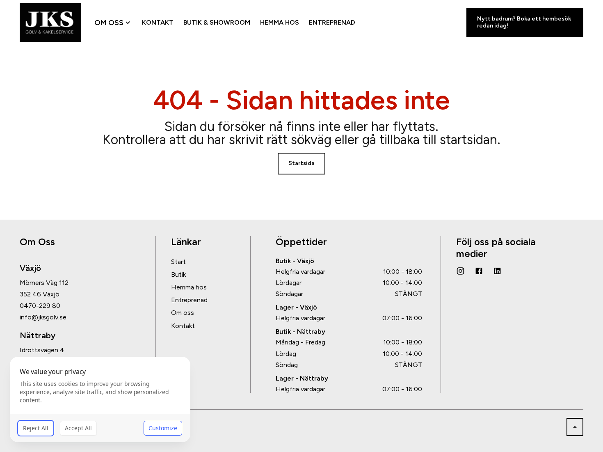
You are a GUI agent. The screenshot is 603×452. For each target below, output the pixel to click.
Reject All (35, 428)
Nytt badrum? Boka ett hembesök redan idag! (524, 22)
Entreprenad (189, 300)
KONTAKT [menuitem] (158, 22)
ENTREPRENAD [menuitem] (332, 22)
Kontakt (183, 326)
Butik (178, 274)
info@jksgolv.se (43, 317)
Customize (162, 428)
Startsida (301, 163)
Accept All (78, 428)
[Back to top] (574, 427)
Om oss (182, 313)
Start (178, 262)
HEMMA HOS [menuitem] (279, 22)
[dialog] (100, 399)
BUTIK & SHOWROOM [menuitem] (216, 22)
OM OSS (108, 22)
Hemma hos (189, 287)
